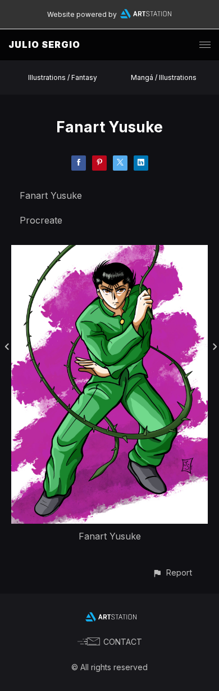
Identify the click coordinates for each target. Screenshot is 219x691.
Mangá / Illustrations (164, 77)
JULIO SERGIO (44, 44)
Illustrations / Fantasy (62, 77)
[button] (172, 572)
